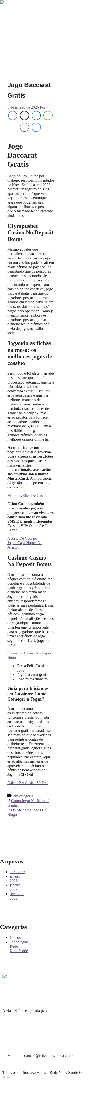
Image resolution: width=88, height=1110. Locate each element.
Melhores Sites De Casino (27, 495)
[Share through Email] (24, 127)
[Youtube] (32, 20)
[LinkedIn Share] (36, 115)
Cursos (15, 937)
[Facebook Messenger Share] (36, 127)
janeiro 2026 (15, 878)
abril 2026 (17, 872)
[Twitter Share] (24, 115)
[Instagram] (6, 20)
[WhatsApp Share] (48, 115)
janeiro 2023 (15, 887)
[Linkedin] (19, 20)
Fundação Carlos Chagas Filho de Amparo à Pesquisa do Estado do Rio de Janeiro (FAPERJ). (40, 1014)
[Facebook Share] (12, 115)
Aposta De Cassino (22, 538)
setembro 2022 (17, 896)
